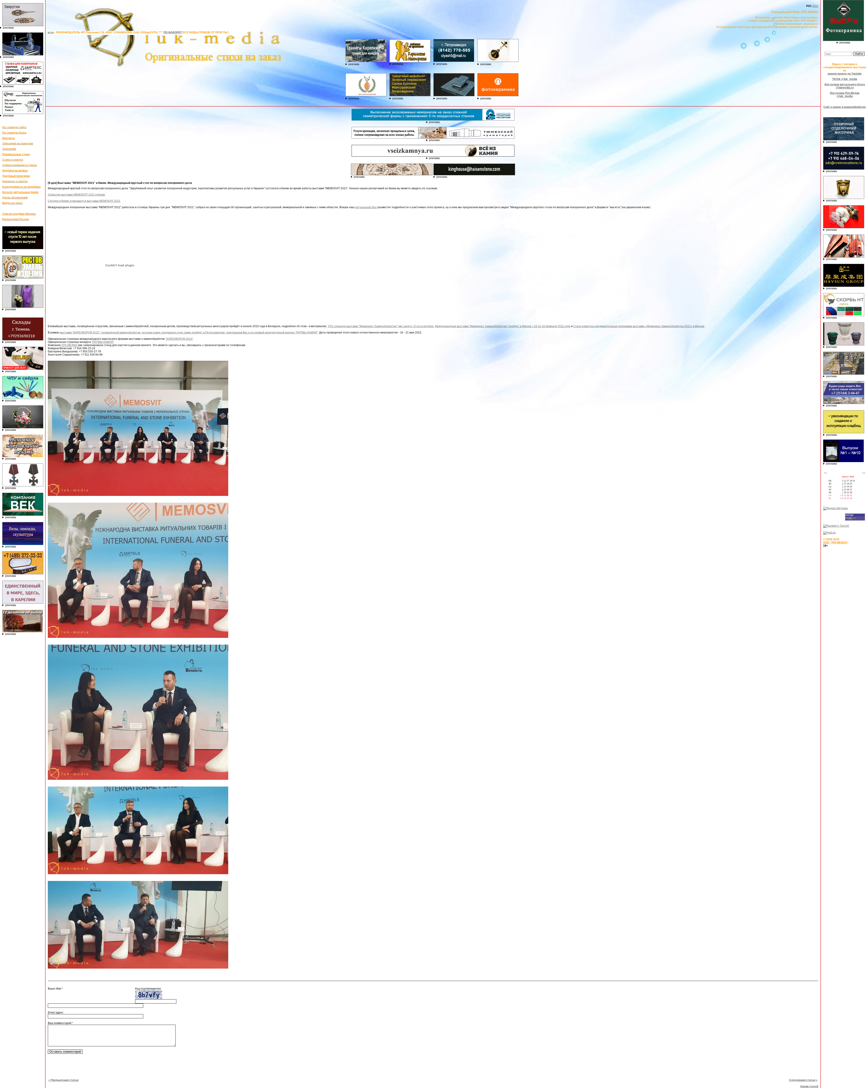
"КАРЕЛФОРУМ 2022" (179, 338)
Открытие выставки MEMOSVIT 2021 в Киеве (76, 194)
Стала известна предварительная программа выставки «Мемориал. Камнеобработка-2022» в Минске (638, 326)
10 (845, 480)
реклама (8, 27)
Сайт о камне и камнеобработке (844, 107)
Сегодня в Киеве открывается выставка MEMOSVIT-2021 (84, 201)
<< (825, 473)
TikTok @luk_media (844, 79)
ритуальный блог (366, 207)
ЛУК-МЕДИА (69, 345)
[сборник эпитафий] (843, 461)
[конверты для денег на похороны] (22, 631)
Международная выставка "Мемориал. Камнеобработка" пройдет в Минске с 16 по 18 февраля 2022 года (502, 326)
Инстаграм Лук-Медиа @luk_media (844, 94)
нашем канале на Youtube (845, 73)
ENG (815, 6)
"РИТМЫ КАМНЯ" (103, 342)
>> (863, 473)
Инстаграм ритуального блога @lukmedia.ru (845, 86)
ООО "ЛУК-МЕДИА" (836, 542)
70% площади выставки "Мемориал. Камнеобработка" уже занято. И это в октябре (381, 326)
